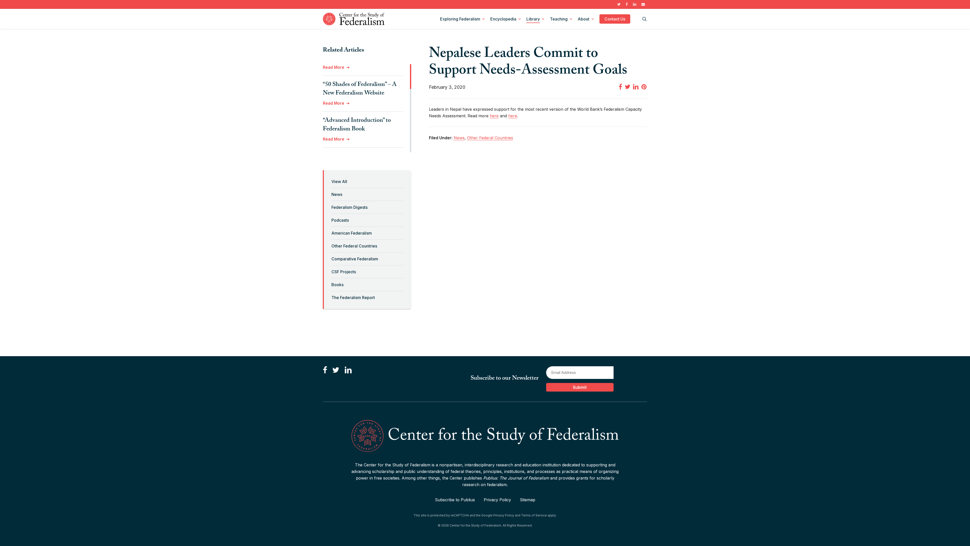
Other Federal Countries (354, 245)
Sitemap (527, 499)
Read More (333, 67)
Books (337, 284)
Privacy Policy (497, 499)
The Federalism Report (353, 297)
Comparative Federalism (354, 258)
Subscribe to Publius (455, 499)
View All (339, 181)
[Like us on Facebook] (325, 370)
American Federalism (351, 233)
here (494, 115)
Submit (580, 387)
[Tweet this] (627, 87)
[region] (367, 108)
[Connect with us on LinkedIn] (348, 370)
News (336, 194)
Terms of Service (534, 515)
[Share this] (620, 87)
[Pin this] (644, 87)
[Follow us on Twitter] (335, 370)
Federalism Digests (349, 207)
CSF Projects (343, 271)
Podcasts (340, 220)
